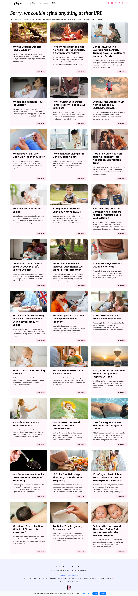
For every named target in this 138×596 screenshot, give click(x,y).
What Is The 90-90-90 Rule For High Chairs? (68, 372)
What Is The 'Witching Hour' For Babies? (28, 103)
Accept (95, 593)
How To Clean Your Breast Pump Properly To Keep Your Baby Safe (69, 105)
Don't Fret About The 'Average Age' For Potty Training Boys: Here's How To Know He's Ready (109, 51)
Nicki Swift (100, 578)
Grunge (67, 578)
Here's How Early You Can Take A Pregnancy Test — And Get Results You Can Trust (107, 158)
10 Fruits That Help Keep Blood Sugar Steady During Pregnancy (68, 477)
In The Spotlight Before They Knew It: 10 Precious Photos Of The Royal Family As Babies (28, 320)
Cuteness (52, 578)
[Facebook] (108, 3)
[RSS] (126, 3)
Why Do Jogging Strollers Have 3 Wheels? (27, 48)
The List (108, 578)
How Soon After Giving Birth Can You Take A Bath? (68, 155)
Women (63, 581)
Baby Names (44, 3)
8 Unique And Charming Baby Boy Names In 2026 (67, 210)
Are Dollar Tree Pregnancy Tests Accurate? (68, 528)
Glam (60, 578)
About (57, 567)
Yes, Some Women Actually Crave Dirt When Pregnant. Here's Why (28, 477)
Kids (54, 3)
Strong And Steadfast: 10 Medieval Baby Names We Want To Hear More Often (68, 267)
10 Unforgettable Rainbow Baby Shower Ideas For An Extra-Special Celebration (107, 477)
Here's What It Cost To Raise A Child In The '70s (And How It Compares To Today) (69, 50)
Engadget (28, 578)
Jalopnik (37, 578)
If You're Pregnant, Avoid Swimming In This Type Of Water (107, 425)
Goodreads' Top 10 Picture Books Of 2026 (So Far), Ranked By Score (27, 267)
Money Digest (89, 578)
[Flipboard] (119, 3)
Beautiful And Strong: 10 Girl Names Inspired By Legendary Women (108, 105)
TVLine (44, 578)
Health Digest (77, 578)
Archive (66, 567)
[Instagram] (112, 3)
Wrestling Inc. (73, 581)
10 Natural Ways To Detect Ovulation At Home (108, 265)
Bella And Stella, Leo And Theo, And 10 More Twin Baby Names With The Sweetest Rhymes (107, 531)
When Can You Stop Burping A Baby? (29, 372)
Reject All (103, 593)
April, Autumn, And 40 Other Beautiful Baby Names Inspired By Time (109, 374)
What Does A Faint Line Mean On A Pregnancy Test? (29, 155)
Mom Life (31, 3)
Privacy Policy (77, 567)
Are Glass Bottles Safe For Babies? (27, 210)
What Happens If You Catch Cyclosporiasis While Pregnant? (68, 319)
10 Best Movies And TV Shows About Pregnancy (107, 317)
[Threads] (122, 3)
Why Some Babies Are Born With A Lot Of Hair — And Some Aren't (28, 529)
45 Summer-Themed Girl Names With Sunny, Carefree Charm (67, 425)
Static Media (60, 570)
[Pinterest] (115, 3)
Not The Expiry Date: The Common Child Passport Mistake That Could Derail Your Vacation (107, 213)
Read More (40, 71)
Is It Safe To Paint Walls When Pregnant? (26, 424)
